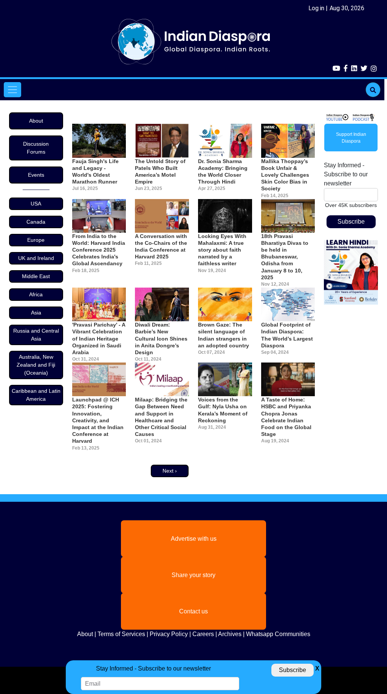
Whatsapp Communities (278, 634)
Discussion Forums (36, 148)
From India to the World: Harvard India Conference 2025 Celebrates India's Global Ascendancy (98, 250)
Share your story (193, 575)
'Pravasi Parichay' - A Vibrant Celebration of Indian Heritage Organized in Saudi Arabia (98, 338)
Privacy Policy (169, 634)
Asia (36, 313)
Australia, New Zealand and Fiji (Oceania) (36, 365)
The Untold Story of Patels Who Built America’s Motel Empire (160, 171)
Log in (316, 8)
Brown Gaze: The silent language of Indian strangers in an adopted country (223, 335)
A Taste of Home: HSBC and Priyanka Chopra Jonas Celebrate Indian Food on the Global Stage (286, 417)
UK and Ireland (36, 258)
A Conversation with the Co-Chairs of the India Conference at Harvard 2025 (161, 246)
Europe (36, 240)
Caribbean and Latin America (36, 395)
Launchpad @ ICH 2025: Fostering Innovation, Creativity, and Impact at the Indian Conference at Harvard (98, 420)
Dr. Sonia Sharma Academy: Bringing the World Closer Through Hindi (223, 171)
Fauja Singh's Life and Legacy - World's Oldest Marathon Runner (95, 171)
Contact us (193, 611)
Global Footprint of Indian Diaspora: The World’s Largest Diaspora (287, 335)
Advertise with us (194, 538)
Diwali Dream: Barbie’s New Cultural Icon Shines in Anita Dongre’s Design (161, 338)
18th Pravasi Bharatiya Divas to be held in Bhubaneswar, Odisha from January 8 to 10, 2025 (284, 256)
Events (36, 175)
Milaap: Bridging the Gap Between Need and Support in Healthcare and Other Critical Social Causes (161, 417)
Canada (35, 222)
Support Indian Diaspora (351, 138)
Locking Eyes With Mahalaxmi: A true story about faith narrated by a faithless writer (222, 250)
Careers (203, 634)
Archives (229, 634)
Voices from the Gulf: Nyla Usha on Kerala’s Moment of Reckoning (223, 410)
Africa (36, 294)
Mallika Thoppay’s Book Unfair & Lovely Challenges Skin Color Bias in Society (285, 175)
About (36, 121)
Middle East (36, 276)
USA (36, 204)
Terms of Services (121, 634)
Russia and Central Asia (36, 335)
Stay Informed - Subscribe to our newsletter (346, 174)
